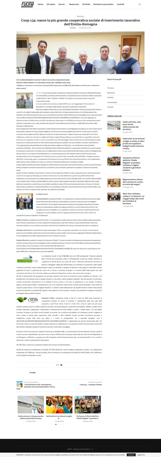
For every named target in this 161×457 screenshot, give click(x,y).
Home (40, 4)
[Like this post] (58, 365)
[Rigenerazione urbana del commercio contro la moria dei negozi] (113, 182)
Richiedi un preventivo (104, 4)
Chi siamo (51, 4)
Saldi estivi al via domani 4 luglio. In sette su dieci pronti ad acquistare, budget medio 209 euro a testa (134, 144)
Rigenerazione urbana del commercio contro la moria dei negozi (133, 181)
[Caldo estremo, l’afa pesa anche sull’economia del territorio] (31, 404)
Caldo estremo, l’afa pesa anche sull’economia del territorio (132, 125)
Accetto (131, 455)
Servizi (61, 4)
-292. (92, 449)
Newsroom (74, 4)
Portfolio (86, 4)
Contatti (120, 4)
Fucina (73, 28)
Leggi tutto (141, 455)
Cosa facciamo (112, 102)
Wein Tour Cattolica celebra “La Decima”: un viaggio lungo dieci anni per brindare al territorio (133, 199)
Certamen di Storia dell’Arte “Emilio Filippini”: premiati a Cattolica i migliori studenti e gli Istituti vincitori (132, 164)
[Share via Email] (61, 365)
